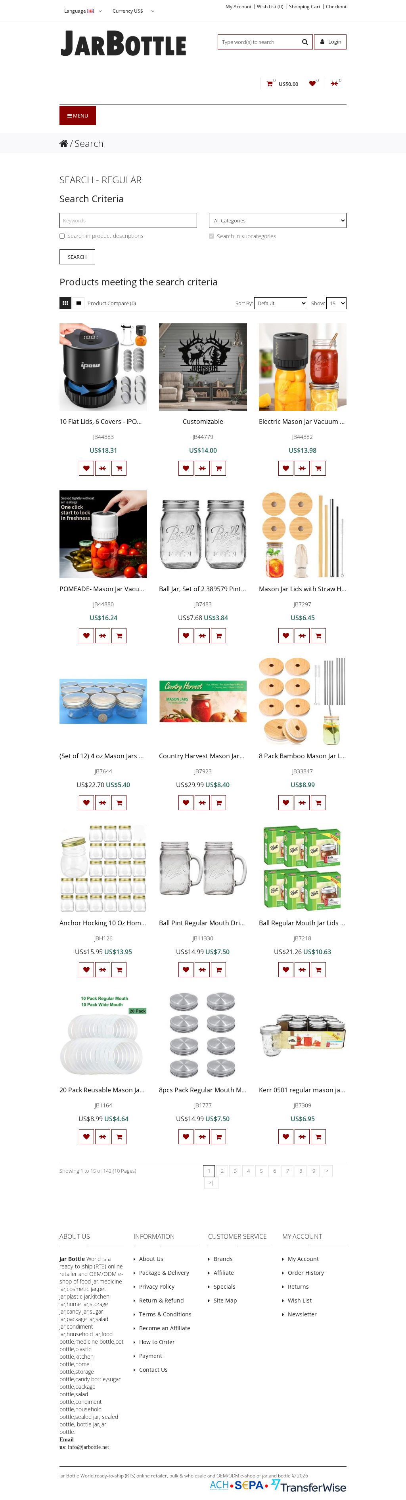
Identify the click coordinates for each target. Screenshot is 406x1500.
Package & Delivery (164, 1272)
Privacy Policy (156, 1286)
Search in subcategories (246, 236)
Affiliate (224, 1272)
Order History (306, 1272)
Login (334, 41)
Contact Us (153, 1369)
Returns (298, 1286)
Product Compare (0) (112, 303)
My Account (238, 6)
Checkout (336, 6)
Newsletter (302, 1314)
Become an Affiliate (164, 1328)
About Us (151, 1259)
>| (211, 1182)
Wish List (300, 1300)
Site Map (225, 1300)
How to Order (157, 1342)
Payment (150, 1355)
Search (89, 143)
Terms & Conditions (165, 1314)
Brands (223, 1259)
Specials (225, 1286)
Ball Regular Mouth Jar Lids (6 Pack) (311, 923)
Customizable (203, 421)
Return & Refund (161, 1300)
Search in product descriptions (105, 235)
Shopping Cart (304, 6)
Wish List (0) (270, 6)
